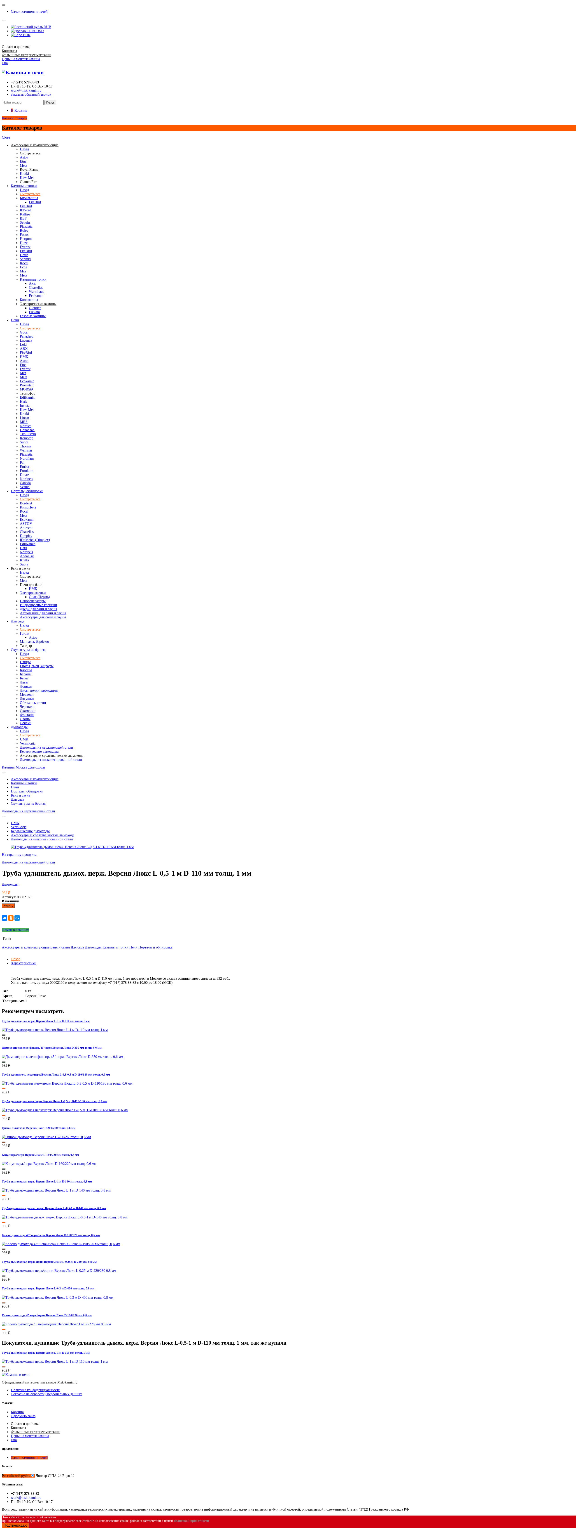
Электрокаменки (33, 593)
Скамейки (27, 711)
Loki (23, 344)
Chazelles (36, 287)
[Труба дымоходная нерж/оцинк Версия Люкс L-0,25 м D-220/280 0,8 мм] (59, 1270)
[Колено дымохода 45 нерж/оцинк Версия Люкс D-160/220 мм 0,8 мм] (56, 1324)
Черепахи (27, 707)
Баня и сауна (20, 795)
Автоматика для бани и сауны (43, 613)
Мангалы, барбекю (34, 641)
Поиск (50, 102)
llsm (5, 63)
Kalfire (25, 214)
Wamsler (26, 450)
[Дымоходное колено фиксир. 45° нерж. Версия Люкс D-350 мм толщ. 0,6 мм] (62, 1057)
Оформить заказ (23, 1416)
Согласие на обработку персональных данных (46, 1394)
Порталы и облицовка (155, 947)
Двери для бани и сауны (38, 609)
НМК (24, 357)
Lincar (24, 418)
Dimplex (26, 536)
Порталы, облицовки (27, 491)
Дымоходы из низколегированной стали (51, 759)
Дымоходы (19, 727)
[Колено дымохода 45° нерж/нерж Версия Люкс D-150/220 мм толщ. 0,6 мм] (61, 1244)
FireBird (35, 202)
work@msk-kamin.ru (26, 90)
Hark (23, 401)
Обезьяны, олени (33, 703)
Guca (24, 332)
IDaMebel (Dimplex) (35, 540)
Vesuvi (25, 487)
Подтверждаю (15, 1525)
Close (6, 137)
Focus (24, 234)
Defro (24, 255)
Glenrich (35, 308)
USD (39, 31)
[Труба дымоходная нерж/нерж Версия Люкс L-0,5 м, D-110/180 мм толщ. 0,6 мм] (65, 1110)
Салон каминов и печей (29, 11)
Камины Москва (14, 767)
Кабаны (26, 670)
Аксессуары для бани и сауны (43, 617)
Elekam (34, 312)
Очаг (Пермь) (39, 597)
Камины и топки (24, 186)
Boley (24, 230)
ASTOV (26, 523)
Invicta (25, 405)
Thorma (25, 446)
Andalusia (27, 556)
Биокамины (29, 198)
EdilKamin (27, 544)
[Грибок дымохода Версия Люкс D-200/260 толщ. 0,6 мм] (46, 1137)
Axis (32, 283)
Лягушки (27, 698)
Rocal (24, 263)
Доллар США (46, 1476)
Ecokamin (36, 296)
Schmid (25, 259)
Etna (23, 161)
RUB (47, 27)
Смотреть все (30, 194)
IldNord (25, 210)
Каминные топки (33, 279)
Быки (24, 678)
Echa (23, 267)
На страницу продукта (19, 854)
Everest (25, 247)
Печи (15, 320)
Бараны (25, 674)
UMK (24, 739)
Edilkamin (27, 397)
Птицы (25, 662)
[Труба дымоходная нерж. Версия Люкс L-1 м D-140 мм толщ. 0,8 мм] (56, 1190)
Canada (25, 483)
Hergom (26, 239)
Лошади (26, 686)
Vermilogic (27, 743)
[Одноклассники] (11, 918)
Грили (24, 633)
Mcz (23, 271)
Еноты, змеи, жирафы (37, 666)
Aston (24, 361)
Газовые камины (33, 316)
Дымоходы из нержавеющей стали (46, 747)
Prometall (26, 385)
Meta (23, 165)
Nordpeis (26, 479)
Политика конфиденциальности (35, 1390)
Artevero (26, 528)
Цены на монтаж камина (21, 59)
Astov (24, 157)
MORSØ (26, 389)
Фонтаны (27, 715)
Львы (24, 682)
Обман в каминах (15, 930)
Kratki (24, 173)
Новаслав (27, 430)
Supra (24, 442)
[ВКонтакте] (4, 918)
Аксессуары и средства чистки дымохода (42, 835)
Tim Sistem (28, 434)
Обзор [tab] (15, 959)
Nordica (25, 426)
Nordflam (27, 458)
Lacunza (26, 340)
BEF (23, 218)
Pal (22, 462)
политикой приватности (191, 1521)
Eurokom (26, 471)
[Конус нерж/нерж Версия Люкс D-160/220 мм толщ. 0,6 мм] (49, 1164)
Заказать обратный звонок (31, 94)
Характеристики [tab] (23, 963)
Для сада (17, 621)
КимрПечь (28, 507)
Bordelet (26, 503)
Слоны (25, 719)
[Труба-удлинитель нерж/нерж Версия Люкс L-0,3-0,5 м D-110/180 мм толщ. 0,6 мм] (67, 1083)
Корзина (17, 1412)
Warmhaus (36, 291)
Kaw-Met (27, 178)
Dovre (24, 475)
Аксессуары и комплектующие (34, 779)
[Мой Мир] (17, 918)
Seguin (25, 222)
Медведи (27, 694)
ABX (24, 348)
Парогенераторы (33, 601)
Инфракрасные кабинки (38, 605)
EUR (26, 35)
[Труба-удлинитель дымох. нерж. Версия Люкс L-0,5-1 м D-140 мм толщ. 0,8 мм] (65, 1217)
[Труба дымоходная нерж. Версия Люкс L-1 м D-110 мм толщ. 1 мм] (55, 1030)
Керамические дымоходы (39, 751)
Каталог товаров (14, 118)
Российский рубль (16, 1476)
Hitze (24, 243)
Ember (24, 466)
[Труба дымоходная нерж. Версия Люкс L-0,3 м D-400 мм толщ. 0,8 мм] (57, 1297)
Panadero (26, 336)
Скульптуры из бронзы (28, 650)
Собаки (25, 723)
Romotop (26, 438)
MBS (24, 422)
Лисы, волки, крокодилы (39, 690)
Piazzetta (26, 226)
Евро (66, 1476)
